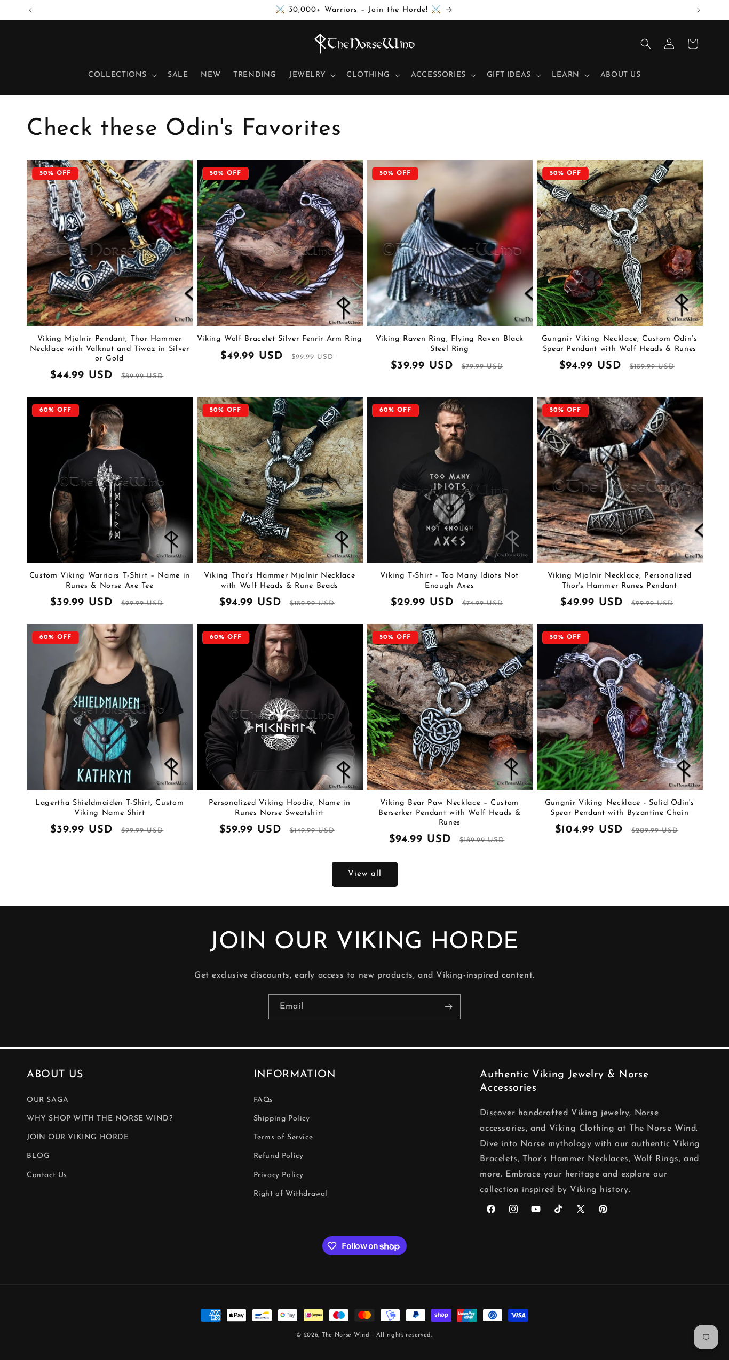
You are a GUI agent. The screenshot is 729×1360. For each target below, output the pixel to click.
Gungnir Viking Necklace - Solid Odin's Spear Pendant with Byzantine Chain (619, 808)
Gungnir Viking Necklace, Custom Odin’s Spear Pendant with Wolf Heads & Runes (620, 344)
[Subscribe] (448, 1006)
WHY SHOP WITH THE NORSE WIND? (99, 1119)
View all (365, 874)
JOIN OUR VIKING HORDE (78, 1138)
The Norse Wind (346, 1335)
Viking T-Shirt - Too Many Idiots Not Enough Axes (449, 580)
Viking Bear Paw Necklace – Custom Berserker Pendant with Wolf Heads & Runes (449, 812)
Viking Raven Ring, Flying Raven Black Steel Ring (450, 344)
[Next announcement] (698, 10)
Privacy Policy (278, 1175)
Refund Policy (278, 1157)
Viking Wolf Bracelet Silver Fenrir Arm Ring (279, 339)
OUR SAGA (48, 1100)
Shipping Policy (281, 1119)
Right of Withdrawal (290, 1194)
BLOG (38, 1157)
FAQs (263, 1100)
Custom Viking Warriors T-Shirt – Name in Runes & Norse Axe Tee (109, 580)
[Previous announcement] (30, 10)
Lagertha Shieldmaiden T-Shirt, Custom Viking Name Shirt (109, 808)
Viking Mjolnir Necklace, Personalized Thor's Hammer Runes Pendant (620, 580)
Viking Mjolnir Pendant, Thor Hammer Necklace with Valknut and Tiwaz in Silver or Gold (109, 348)
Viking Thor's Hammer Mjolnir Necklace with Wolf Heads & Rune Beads (279, 580)
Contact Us (47, 1175)
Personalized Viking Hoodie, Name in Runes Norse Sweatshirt (280, 808)
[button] (121, 75)
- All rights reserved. (402, 1335)
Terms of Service (283, 1138)
